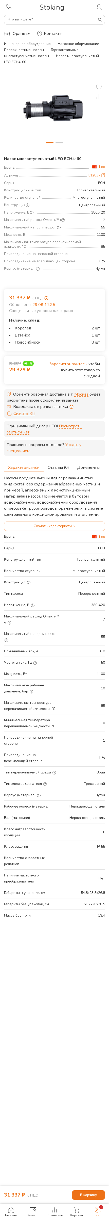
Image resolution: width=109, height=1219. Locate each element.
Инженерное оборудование (27, 43)
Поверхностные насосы (24, 49)
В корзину (88, 1194)
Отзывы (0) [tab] (58, 467)
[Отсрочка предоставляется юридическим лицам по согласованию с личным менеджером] (71, 406)
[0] (98, 87)
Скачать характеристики (55, 526)
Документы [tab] (88, 467)
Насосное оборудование (78, 43)
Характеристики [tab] (24, 467)
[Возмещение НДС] (46, 298)
